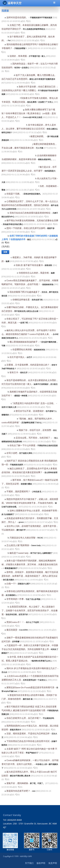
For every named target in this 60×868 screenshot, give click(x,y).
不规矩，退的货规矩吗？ (18, 491)
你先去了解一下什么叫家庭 (23, 445)
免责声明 (52, 863)
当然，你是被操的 (48, 186)
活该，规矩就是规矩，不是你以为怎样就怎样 (28, 733)
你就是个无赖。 (14, 193)
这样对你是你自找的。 (17, 17)
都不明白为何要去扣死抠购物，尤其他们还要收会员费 (32, 220)
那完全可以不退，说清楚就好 (30, 411)
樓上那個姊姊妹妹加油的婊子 (24, 342)
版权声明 (41, 863)
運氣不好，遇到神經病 (17, 783)
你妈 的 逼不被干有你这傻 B (29, 265)
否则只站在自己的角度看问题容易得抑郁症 (30, 213)
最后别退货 (12, 630)
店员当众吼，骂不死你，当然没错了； (34, 438)
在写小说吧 (12, 453)
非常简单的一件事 (15, 599)
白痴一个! (11, 583)
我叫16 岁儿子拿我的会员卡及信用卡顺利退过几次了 (32, 668)
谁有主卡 (14, 372)
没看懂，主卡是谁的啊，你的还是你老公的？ (28, 365)
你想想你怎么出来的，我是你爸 (34, 273)
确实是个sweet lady (19, 553)
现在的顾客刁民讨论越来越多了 (25, 292)
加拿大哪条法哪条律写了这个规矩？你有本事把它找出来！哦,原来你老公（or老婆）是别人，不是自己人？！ (29, 113)
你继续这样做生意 (21, 299)
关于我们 (29, 863)
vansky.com (26, 856)
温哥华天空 (15, 3)
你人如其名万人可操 (47, 178)
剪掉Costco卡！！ (15, 622)
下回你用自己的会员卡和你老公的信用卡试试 (28, 741)
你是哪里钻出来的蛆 (22, 349)
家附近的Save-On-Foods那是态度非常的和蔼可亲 (30, 687)
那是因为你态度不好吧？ (18, 791)
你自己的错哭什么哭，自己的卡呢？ (24, 718)
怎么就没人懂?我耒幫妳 (18, 545)
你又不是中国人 (17, 357)
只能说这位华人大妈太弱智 (23, 537)
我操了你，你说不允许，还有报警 (35, 430)
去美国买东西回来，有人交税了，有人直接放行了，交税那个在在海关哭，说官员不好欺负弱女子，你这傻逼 (30, 610)
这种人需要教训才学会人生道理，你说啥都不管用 (34, 510)
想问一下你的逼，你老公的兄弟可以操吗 (26, 228)
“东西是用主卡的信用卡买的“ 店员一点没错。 (34, 403)
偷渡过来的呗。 (38, 136)
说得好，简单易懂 (18, 56)
